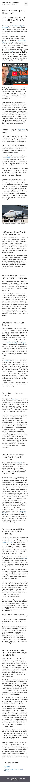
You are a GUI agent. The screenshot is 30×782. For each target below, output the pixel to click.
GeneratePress (15, 779)
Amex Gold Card (7, 542)
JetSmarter (7, 360)
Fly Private (7, 766)
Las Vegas (11, 51)
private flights (8, 157)
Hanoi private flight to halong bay (17, 343)
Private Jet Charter (10, 3)
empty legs (15, 399)
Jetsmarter (24, 558)
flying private (21, 129)
